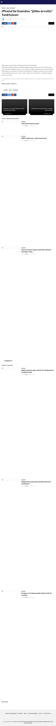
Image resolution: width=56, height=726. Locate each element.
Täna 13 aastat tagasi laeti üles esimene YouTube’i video (36, 251)
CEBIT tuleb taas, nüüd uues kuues (34, 138)
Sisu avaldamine (32, 713)
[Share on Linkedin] (15, 23)
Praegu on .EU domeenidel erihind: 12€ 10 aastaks (36, 594)
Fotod (40, 713)
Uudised (23, 121)
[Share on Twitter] (9, 23)
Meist (25, 713)
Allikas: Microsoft (12, 83)
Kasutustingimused (11, 713)
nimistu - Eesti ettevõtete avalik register (23, 721)
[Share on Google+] (12, 23)
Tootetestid (47, 713)
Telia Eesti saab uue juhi (30, 123)
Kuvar (10, 19)
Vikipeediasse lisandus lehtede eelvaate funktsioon (36, 483)
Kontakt (20, 713)
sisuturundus (36, 721)
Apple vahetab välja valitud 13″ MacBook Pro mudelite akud (37, 371)
